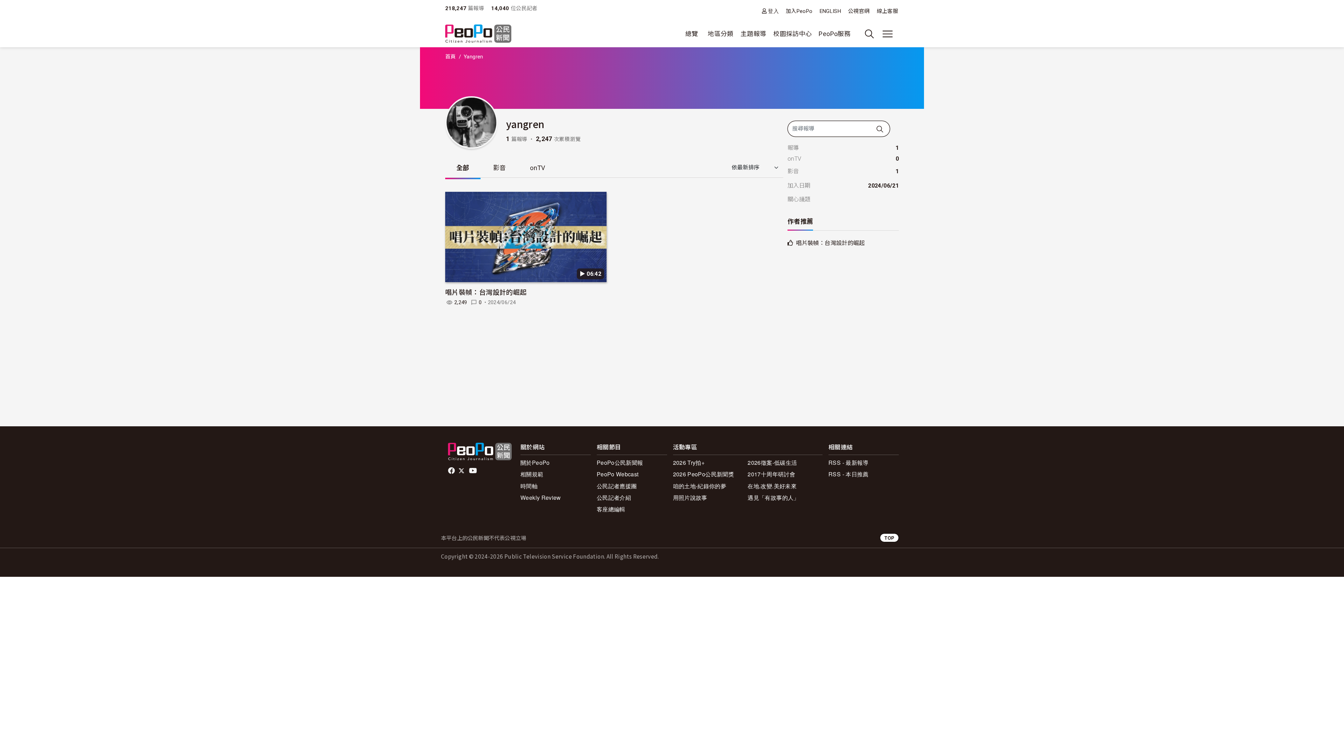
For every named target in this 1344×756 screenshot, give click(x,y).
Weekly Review (540, 497)
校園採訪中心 (792, 33)
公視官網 (858, 11)
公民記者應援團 (617, 486)
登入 (773, 11)
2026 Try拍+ (689, 462)
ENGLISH (830, 11)
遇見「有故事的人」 (773, 497)
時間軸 (529, 486)
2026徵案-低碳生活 (772, 462)
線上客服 (887, 11)
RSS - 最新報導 (848, 462)
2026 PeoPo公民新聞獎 (703, 474)
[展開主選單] (888, 34)
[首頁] (478, 34)
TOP (889, 537)
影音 (499, 168)
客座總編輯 (611, 509)
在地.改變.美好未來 (772, 486)
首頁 (450, 57)
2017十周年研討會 (771, 474)
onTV (537, 168)
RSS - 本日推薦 (848, 474)
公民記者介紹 (614, 497)
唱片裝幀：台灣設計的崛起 (485, 291)
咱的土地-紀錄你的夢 (700, 486)
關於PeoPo (535, 462)
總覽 (691, 33)
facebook (452, 470)
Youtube (473, 470)
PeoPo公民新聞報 (620, 462)
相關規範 (531, 474)
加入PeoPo (799, 11)
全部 (462, 168)
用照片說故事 (690, 497)
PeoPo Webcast (618, 474)
